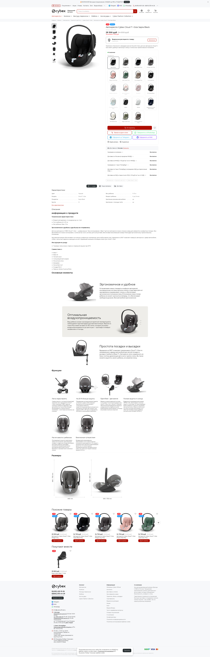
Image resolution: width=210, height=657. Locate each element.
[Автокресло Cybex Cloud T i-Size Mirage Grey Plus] (105, 523)
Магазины (57, 5)
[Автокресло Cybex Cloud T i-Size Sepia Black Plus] (83, 523)
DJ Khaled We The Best (113, 108)
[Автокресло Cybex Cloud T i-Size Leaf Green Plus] (148, 523)
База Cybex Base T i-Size (59, 573)
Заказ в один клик (121, 133)
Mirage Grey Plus (151, 67)
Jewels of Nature (113, 93)
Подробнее (115, 41)
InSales (74, 650)
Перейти (127, 2)
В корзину (131, 128)
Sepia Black (113, 67)
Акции (74, 5)
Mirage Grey (126, 67)
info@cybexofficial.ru (60, 610)
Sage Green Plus (126, 121)
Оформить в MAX (145, 137)
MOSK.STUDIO (60, 650)
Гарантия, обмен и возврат (114, 596)
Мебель (94, 16)
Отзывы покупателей (113, 612)
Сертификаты (111, 598)
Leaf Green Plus (126, 80)
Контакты (86, 5)
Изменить (126, 148)
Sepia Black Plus (138, 67)
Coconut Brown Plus (138, 122)
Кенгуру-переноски (80, 16)
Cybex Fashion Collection (122, 16)
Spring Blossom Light (126, 94)
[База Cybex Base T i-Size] (62, 560)
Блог (91, 5)
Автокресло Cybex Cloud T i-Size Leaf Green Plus (147, 536)
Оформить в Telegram (121, 137)
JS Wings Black (150, 93)
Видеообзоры (98, 5)
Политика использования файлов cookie (118, 621)
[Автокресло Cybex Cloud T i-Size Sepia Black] (80, 46)
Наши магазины (106, 186)
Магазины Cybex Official (114, 587)
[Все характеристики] (58, 205)
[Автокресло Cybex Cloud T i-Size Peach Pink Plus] (127, 523)
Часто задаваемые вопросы (115, 610)
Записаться (152, 40)
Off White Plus (113, 121)
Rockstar (138, 93)
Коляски (67, 16)
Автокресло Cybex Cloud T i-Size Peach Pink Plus (126, 536)
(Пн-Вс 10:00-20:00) (64, 616)
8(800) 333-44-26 (150, 5)
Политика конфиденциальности (116, 619)
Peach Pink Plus (113, 80)
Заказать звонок (57, 598)
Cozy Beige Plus (138, 80)
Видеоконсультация (113, 601)
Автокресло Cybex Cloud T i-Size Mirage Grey (61, 536)
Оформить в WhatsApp (146, 133)
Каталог (59, 20)
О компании (110, 615)
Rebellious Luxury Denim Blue (151, 108)
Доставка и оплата (112, 592)
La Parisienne (151, 80)
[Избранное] (155, 128)
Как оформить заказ (112, 594)
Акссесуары (105, 16)
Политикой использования (106, 651)
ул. (54, 621)
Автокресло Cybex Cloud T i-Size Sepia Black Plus (82, 536)
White (138, 107)
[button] (58, 47)
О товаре (93, 186)
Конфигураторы (111, 617)
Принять (127, 650)
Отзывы (80, 5)
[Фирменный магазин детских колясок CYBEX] (59, 11)
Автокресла (56, 16)
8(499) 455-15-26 (139, 5)
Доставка (119, 186)
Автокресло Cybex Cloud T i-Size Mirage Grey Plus (104, 536)
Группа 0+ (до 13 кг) (76, 20)
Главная (54, 20)
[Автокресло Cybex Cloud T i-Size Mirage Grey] (62, 523)
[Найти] (135, 11)
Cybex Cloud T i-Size (87, 20)
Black (126, 107)
